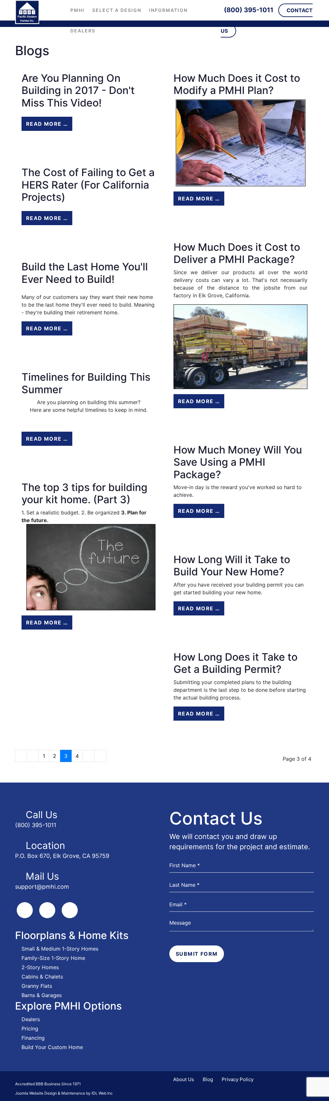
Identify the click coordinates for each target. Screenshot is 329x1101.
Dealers (82, 30)
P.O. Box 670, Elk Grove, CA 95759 (62, 855)
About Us (183, 1079)
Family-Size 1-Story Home (53, 958)
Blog (208, 1079)
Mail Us (42, 876)
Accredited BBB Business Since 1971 (48, 1083)
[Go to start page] (21, 756)
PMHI (77, 10)
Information (168, 10)
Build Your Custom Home (52, 1047)
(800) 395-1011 (248, 10)
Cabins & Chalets (42, 976)
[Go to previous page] (33, 756)
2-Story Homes (40, 967)
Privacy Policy (237, 1079)
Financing (33, 1038)
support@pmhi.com (42, 886)
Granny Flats (37, 986)
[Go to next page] (89, 756)
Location (45, 845)
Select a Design (116, 10)
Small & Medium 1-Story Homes (60, 948)
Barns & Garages (42, 995)
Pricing (30, 1028)
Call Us (42, 814)
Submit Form (197, 954)
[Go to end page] (100, 756)
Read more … (47, 124)
